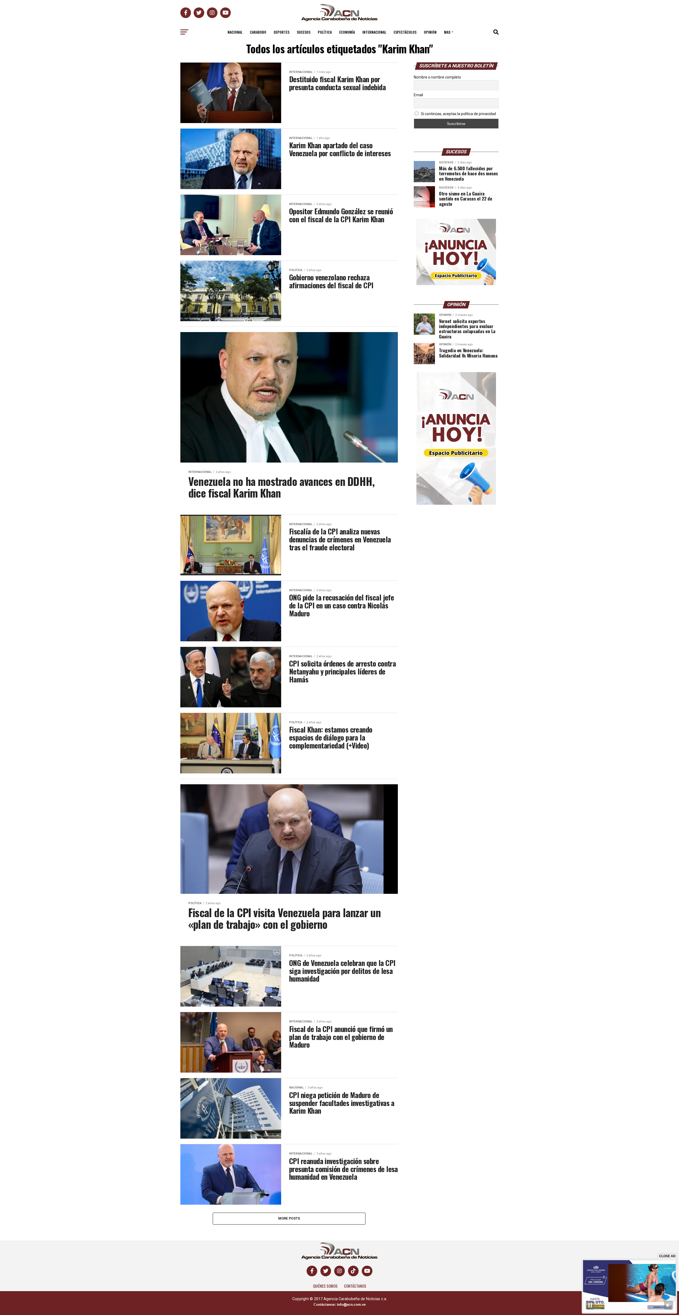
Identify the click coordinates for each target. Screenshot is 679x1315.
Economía (347, 32)
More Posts (289, 1218)
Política (325, 32)
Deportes (281, 32)
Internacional (374, 32)
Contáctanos (355, 1286)
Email (418, 95)
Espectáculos (405, 32)
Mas (447, 32)
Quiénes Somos (325, 1286)
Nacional (235, 32)
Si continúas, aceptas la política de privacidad (458, 114)
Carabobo (258, 32)
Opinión (430, 32)
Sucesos (303, 32)
